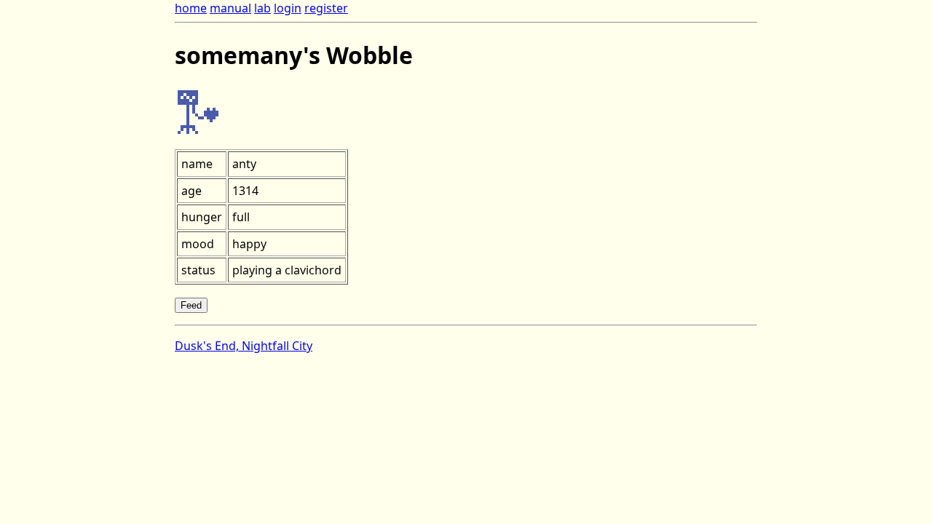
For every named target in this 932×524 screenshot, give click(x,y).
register (326, 8)
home (191, 8)
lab (262, 8)
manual (230, 8)
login (287, 8)
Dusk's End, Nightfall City (243, 346)
